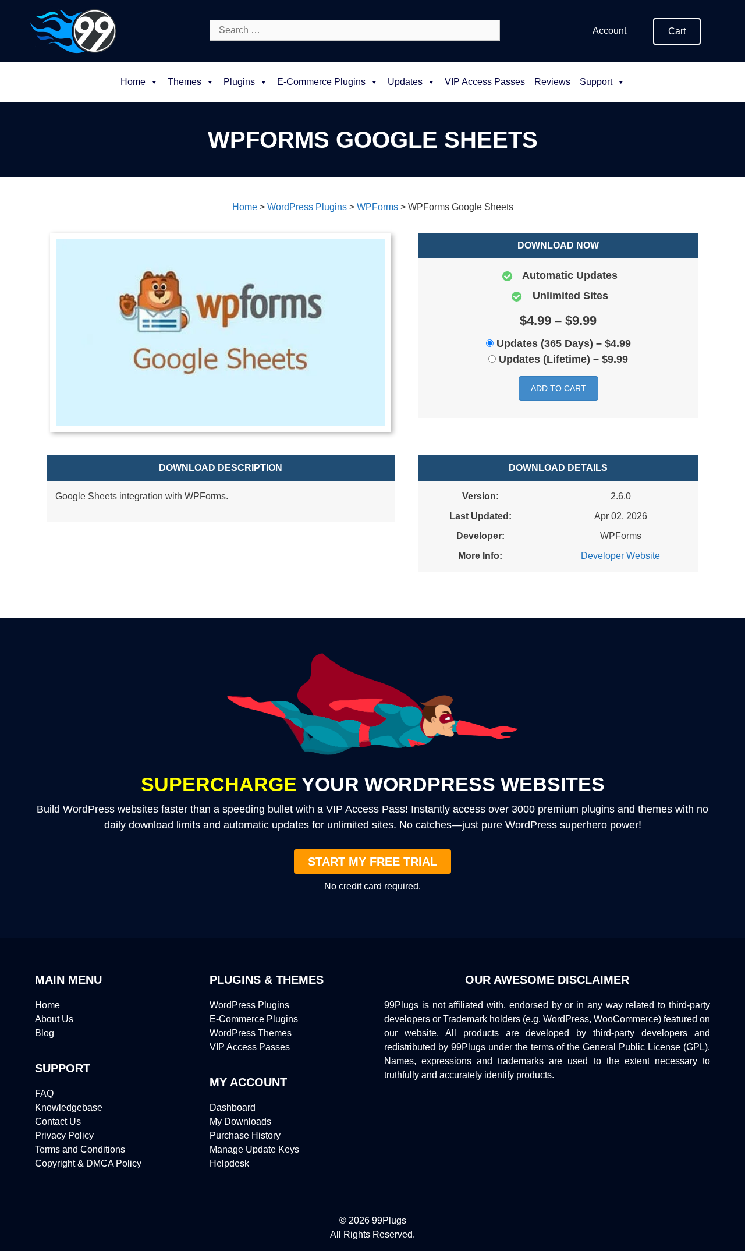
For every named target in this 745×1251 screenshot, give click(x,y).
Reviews (552, 82)
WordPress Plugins (249, 1005)
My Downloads (240, 1121)
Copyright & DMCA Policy (88, 1163)
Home (133, 82)
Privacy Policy (64, 1135)
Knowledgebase (68, 1107)
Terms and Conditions (80, 1149)
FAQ (44, 1093)
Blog (44, 1033)
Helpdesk (229, 1163)
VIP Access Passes (485, 82)
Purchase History (245, 1135)
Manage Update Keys (254, 1149)
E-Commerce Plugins (254, 1019)
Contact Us (58, 1121)
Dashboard (233, 1107)
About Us (54, 1019)
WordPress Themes (251, 1033)
